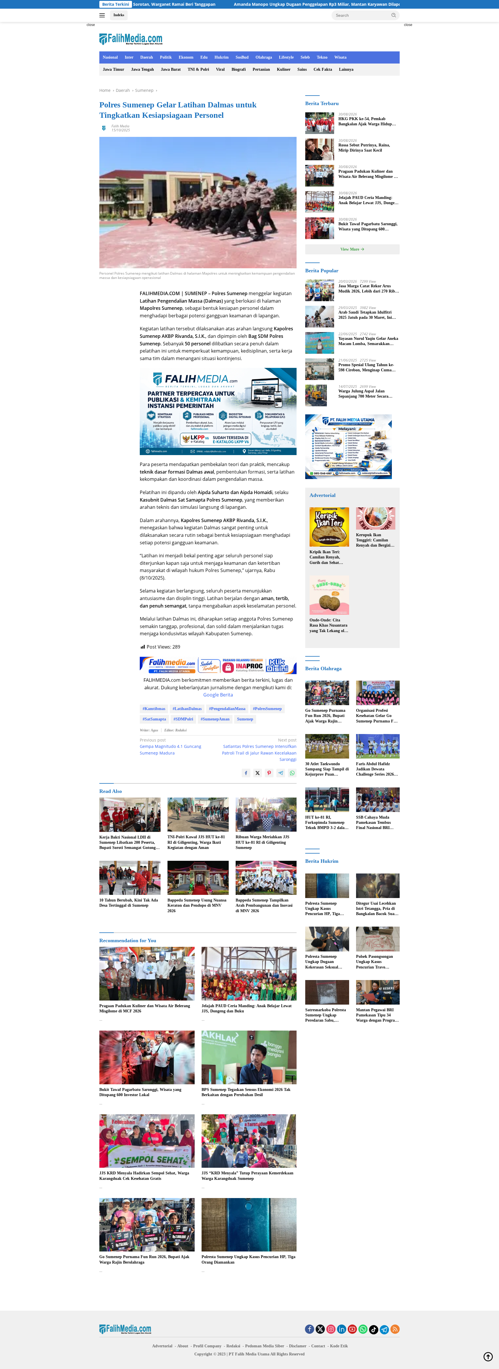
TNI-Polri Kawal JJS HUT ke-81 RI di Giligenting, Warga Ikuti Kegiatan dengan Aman (196, 842)
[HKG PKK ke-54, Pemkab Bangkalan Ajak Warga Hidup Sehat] (319, 123)
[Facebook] (309, 1330)
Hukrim (222, 57)
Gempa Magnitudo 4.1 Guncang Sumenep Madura (170, 746)
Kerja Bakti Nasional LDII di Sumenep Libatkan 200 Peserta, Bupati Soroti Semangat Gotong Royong (127, 843)
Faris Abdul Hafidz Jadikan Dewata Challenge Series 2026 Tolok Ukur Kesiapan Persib (375, 769)
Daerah (146, 57)
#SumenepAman (215, 719)
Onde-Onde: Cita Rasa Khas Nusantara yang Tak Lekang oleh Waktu (329, 626)
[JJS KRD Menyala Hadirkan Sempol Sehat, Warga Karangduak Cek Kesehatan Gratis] (147, 1141)
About (182, 1346)
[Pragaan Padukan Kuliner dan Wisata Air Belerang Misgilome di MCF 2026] (147, 973)
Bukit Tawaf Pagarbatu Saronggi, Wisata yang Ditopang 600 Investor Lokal (140, 1092)
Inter (129, 57)
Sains (302, 69)
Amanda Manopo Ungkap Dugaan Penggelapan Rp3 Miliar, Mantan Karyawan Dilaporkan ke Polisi (256, 4)
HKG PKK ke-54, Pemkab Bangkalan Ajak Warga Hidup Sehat (365, 122)
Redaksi (233, 1346)
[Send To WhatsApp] (292, 773)
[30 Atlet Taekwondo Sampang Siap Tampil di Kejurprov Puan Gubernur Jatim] (327, 746)
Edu (204, 57)
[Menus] (103, 15)
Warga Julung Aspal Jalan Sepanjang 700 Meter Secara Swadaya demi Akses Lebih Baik (366, 394)
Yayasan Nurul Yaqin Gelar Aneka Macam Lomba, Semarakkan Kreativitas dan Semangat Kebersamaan (368, 341)
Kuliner (284, 69)
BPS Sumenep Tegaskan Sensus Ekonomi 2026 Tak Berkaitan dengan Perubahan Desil (246, 1092)
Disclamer (297, 1346)
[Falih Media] (131, 39)
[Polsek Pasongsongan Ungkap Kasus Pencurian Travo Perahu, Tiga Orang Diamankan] (378, 939)
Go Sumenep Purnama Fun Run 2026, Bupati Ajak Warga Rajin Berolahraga (144, 1259)
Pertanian (261, 69)
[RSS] (395, 1330)
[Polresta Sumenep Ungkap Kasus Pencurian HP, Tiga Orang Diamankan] (249, 1224)
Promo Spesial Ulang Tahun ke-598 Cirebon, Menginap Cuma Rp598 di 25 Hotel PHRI (366, 368)
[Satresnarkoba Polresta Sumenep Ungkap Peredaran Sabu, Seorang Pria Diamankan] (327, 992)
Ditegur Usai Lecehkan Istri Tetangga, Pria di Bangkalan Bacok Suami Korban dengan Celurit (377, 909)
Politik (166, 57)
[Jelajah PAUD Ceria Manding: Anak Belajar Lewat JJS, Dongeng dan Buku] (249, 973)
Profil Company (207, 1346)
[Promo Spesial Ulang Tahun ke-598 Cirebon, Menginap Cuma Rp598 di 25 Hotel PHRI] (319, 369)
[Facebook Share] (246, 773)
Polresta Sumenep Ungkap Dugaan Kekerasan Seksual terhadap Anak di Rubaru (321, 962)
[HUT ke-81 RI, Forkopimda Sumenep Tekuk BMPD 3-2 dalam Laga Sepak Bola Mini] (327, 799)
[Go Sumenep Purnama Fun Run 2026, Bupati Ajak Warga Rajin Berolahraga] (147, 1224)
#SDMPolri (183, 719)
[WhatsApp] (363, 1330)
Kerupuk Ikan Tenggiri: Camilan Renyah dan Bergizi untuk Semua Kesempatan (373, 540)
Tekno (322, 57)
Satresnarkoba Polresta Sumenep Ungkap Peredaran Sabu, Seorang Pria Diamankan (325, 1015)
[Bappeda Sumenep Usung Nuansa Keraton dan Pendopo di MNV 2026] (198, 878)
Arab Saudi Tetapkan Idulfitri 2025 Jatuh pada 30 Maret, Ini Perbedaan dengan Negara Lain (366, 315)
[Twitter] (320, 1330)
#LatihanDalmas (187, 709)
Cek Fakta (323, 69)
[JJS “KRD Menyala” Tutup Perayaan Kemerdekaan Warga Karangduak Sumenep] (249, 1141)
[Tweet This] (257, 773)
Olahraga (264, 57)
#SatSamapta (154, 719)
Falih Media (120, 126)
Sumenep (245, 719)
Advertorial (162, 1346)
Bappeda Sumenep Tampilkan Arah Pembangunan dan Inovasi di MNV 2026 (264, 905)
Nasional (110, 57)
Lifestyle (286, 57)
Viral (220, 69)
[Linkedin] (341, 1330)
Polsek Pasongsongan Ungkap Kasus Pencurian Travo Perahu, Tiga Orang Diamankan (374, 962)
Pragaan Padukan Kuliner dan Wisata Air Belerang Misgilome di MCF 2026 (144, 1008)
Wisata (340, 57)
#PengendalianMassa (227, 709)
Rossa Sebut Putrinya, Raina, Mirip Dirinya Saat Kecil (364, 147)
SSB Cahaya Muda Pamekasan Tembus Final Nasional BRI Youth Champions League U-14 (373, 823)
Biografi (239, 69)
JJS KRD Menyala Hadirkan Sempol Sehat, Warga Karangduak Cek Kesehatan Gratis (144, 1175)
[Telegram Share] (280, 773)
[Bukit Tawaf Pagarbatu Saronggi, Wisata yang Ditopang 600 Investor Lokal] (147, 1057)
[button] (394, 15)
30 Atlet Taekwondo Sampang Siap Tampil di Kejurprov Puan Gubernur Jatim (327, 769)
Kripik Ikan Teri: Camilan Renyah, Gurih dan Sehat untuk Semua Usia (326, 557)
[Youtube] (352, 1330)
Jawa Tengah (142, 69)
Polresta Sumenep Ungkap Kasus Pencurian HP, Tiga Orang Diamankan (248, 1259)
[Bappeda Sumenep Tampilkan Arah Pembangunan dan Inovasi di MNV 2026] (266, 878)
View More (350, 249)
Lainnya (346, 69)
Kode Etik (339, 1346)
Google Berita (218, 695)
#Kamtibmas (154, 709)
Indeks (118, 15)
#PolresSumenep (267, 709)
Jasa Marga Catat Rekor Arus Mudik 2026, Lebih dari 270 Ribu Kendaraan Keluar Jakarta (367, 289)
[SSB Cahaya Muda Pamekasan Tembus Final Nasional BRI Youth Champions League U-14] (378, 799)
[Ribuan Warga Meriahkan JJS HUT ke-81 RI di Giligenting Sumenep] (266, 815)
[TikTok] (373, 1329)
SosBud (242, 57)
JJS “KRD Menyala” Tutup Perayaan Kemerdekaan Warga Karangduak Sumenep (247, 1175)
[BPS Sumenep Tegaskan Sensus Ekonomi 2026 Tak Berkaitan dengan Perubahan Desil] (249, 1057)
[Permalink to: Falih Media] (104, 127)
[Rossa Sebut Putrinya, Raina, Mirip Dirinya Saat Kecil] (319, 149)
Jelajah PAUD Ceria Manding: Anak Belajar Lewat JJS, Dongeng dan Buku (247, 1008)
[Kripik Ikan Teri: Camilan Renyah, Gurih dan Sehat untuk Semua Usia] (329, 527)
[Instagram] (331, 1330)
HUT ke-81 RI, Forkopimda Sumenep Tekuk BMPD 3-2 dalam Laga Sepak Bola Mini (326, 823)
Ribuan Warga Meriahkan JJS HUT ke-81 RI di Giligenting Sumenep (262, 842)
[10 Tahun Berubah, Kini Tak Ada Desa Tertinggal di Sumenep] (130, 878)
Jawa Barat (171, 69)
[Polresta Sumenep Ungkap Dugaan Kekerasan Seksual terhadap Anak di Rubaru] (327, 939)
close (91, 25)
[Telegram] (384, 1329)
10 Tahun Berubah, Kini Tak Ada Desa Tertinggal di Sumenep (128, 903)
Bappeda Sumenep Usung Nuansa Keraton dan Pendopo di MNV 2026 (196, 905)
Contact (318, 1346)
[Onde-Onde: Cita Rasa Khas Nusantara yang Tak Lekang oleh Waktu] (329, 595)
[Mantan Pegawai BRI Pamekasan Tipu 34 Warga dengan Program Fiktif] (378, 992)
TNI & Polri (198, 69)
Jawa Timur (113, 69)
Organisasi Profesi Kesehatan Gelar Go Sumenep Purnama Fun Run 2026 (377, 716)
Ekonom (186, 57)
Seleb (305, 57)
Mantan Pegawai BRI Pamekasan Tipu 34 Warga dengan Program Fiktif (377, 1015)
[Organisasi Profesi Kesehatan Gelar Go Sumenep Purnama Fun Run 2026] (378, 693)
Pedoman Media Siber (264, 1346)
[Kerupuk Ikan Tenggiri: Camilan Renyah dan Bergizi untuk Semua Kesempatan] (375, 518)
